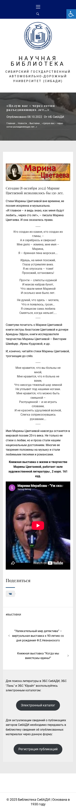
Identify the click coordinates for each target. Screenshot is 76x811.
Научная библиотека (38, 61)
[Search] (38, 14)
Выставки (14, 614)
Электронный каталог (38, 705)
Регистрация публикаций (38, 749)
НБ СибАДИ (56, 117)
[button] (71, 14)
